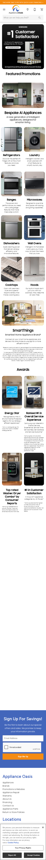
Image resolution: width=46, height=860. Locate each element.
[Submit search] (39, 17)
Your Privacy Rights (23, 848)
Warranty (7, 795)
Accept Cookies (33, 855)
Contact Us (8, 805)
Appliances (8, 782)
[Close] (43, 827)
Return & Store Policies (14, 812)
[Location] (28, 9)
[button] (4, 9)
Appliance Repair (11, 792)
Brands (6, 785)
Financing (7, 802)
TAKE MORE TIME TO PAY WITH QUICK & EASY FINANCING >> (23, 2)
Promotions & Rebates (14, 789)
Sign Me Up (23, 757)
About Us (7, 798)
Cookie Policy (13, 843)
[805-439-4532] (35, 9)
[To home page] (16, 9)
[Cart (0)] (42, 9)
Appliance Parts (10, 808)
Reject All (12, 855)
